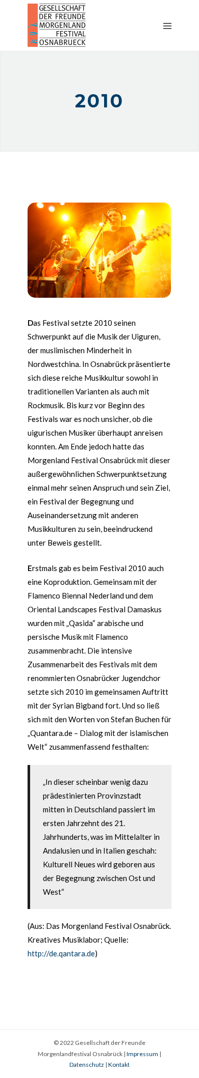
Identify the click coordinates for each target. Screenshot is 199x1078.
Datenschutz (86, 1064)
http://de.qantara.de (61, 953)
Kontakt (119, 1064)
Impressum (142, 1054)
